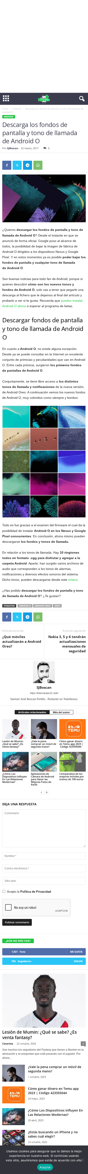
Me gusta (76, 951)
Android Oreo (43, 605)
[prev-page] (41, 792)
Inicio (5, 108)
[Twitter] (17, 165)
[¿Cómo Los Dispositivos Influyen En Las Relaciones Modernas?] (15, 762)
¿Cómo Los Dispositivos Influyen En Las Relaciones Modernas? (14, 778)
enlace (73, 579)
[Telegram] (27, 165)
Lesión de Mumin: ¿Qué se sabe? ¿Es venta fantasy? (12, 743)
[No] (82, 1159)
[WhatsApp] (37, 165)
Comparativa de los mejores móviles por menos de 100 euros (71, 776)
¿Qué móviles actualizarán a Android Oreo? (21, 641)
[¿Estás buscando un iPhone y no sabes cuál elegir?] (13, 1138)
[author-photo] (44, 672)
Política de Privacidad (35, 891)
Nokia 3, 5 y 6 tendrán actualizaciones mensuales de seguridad (67, 643)
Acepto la (29, 891)
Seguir (78, 961)
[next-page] (46, 792)
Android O (25, 605)
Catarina (7, 1043)
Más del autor (61, 712)
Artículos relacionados (32, 712)
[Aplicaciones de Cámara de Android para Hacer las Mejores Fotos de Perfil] (44, 762)
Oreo (57, 605)
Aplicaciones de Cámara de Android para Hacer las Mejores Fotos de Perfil (42, 779)
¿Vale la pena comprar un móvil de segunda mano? (43, 743)
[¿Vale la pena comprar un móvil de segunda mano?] (44, 729)
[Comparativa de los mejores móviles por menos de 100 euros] (72, 762)
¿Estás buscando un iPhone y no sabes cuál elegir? (53, 1134)
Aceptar (45, 1167)
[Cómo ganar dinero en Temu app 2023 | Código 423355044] (72, 729)
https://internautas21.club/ (44, 693)
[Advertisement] (44, 46)
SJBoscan (12, 148)
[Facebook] (6, 165)
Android (16, 108)
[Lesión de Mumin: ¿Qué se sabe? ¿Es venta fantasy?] (15, 729)
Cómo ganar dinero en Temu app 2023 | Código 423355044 (71, 743)
